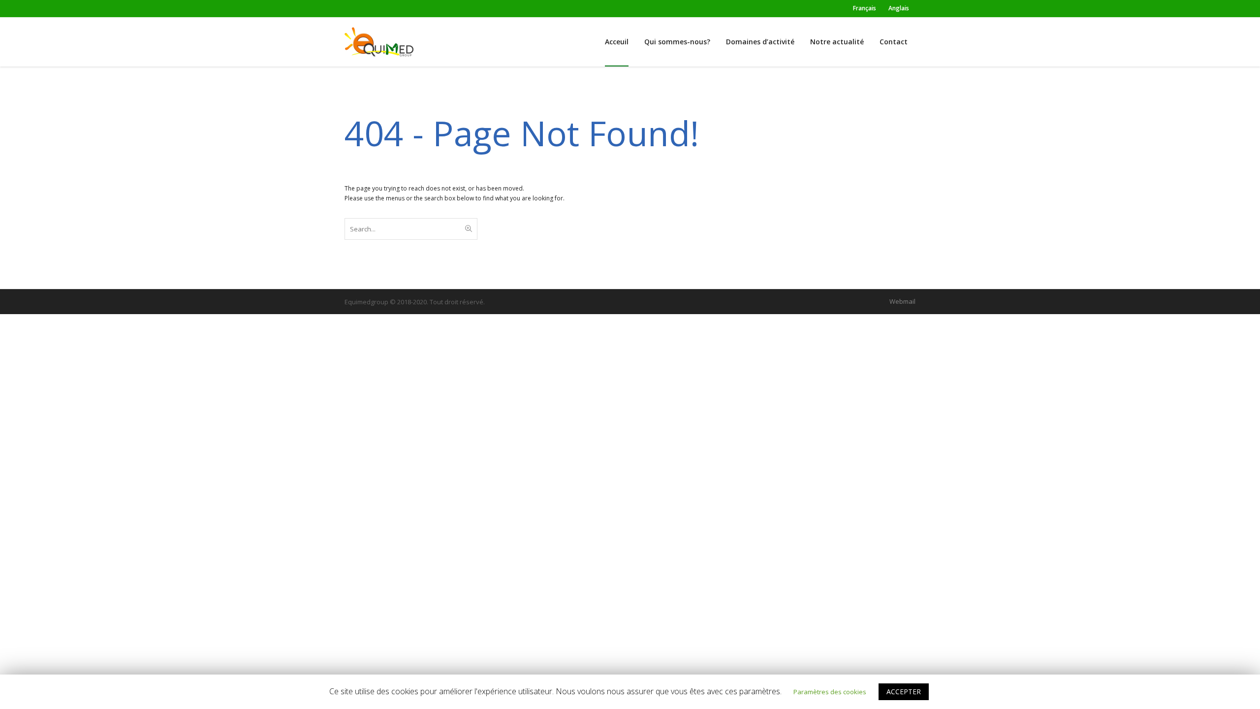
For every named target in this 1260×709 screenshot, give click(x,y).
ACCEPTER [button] (903, 691)
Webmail (902, 301)
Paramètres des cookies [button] (829, 691)
